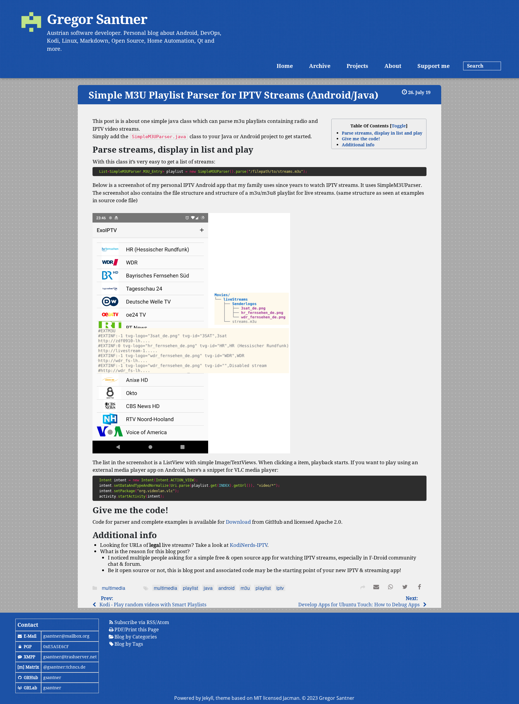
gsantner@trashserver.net (70, 657)
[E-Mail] (376, 588)
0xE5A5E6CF (56, 646)
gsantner (52, 677)
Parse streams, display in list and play (382, 133)
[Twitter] (405, 588)
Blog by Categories (135, 636)
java (208, 588)
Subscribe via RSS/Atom (141, 622)
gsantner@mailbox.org (66, 636)
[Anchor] (84, 95)
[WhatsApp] (390, 588)
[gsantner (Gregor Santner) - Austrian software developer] (31, 23)
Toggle (399, 126)
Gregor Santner (97, 19)
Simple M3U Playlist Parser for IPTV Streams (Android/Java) (233, 94)
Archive (319, 65)
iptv (280, 588)
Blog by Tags (128, 644)
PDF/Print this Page (136, 629)
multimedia (113, 587)
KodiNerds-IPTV (248, 544)
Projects (357, 65)
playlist (190, 588)
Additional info (358, 145)
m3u (245, 588)
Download (238, 521)
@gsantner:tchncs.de (64, 667)
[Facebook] (419, 588)
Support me (433, 65)
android (226, 588)
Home (285, 65)
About (392, 65)
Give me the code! (361, 139)
